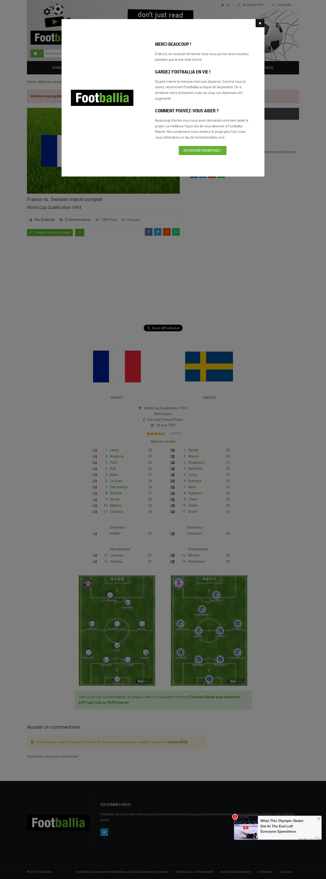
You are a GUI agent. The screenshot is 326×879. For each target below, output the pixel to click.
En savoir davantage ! (202, 150)
